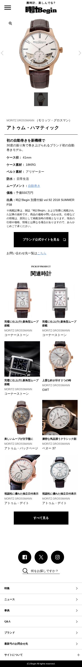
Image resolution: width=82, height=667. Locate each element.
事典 (7, 610)
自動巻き (34, 185)
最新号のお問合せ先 (16, 643)
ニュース (9, 599)
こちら (41, 253)
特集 (7, 588)
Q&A (7, 621)
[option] (41, 53)
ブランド (9, 632)
